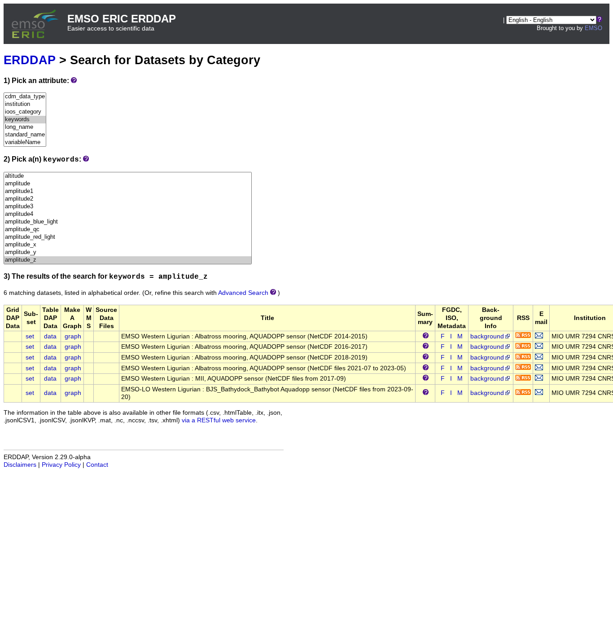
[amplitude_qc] (127, 229)
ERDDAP (30, 60)
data (50, 336)
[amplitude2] (127, 199)
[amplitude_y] (127, 252)
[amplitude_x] (127, 245)
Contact (97, 464)
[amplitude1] (127, 191)
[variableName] (25, 142)
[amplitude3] (127, 206)
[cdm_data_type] (25, 97)
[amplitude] (127, 184)
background (487, 336)
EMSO (593, 28)
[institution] (25, 104)
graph (73, 336)
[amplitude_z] (127, 260)
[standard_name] (25, 135)
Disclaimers (20, 464)
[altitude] (127, 176)
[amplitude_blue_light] (127, 222)
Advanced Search (243, 292)
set (30, 336)
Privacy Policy (61, 464)
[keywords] (25, 119)
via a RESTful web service (219, 420)
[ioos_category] (25, 112)
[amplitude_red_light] (127, 237)
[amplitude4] (127, 214)
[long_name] (25, 127)
